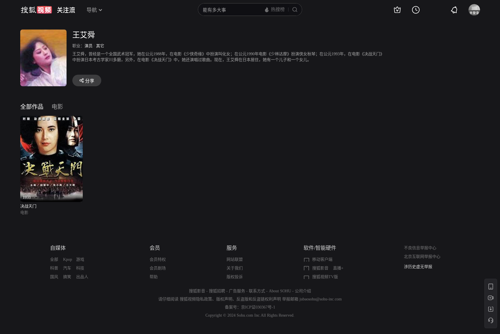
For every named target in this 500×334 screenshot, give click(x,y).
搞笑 (67, 277)
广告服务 (237, 291)
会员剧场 (158, 268)
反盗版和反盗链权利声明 (258, 299)
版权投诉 (235, 277)
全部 (54, 259)
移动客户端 (322, 259)
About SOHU (280, 291)
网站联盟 (235, 259)
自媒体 (58, 248)
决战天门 (28, 206)
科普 (54, 268)
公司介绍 (303, 291)
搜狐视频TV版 (325, 277)
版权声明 (224, 299)
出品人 (82, 277)
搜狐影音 (320, 268)
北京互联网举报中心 (422, 256)
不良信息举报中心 (420, 248)
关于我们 (235, 268)
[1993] (51, 119)
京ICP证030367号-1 (258, 307)
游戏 (80, 259)
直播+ (338, 268)
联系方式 (257, 291)
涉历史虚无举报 (418, 267)
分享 (89, 80)
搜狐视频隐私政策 (196, 299)
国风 (54, 277)
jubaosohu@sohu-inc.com (320, 299)
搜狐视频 (36, 10)
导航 (92, 10)
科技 (80, 268)
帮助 (154, 277)
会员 (155, 248)
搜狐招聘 (217, 291)
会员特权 (158, 259)
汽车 (67, 268)
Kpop (67, 259)
